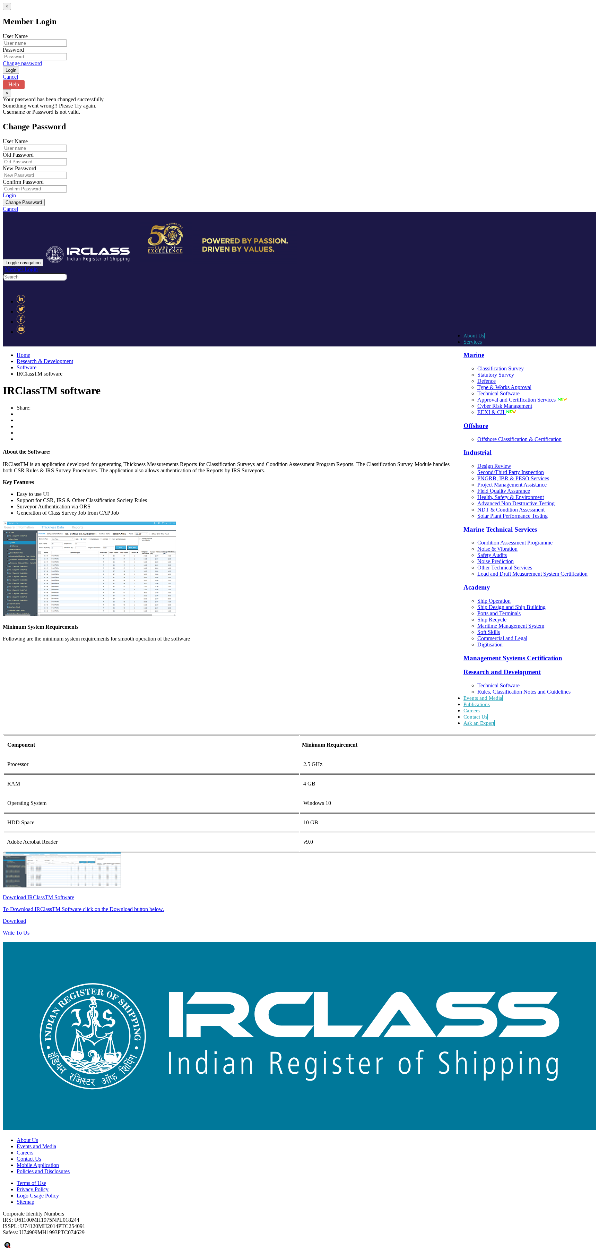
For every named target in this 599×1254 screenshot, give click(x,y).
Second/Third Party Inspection (510, 472)
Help (13, 84)
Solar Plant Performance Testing (512, 516)
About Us (473, 335)
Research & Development (45, 361)
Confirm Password (23, 182)
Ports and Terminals (499, 613)
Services (472, 342)
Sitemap (25, 1202)
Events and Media (482, 698)
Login (9, 195)
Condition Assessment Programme (515, 543)
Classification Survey (500, 368)
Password (13, 50)
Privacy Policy (33, 1189)
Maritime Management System (510, 626)
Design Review (494, 466)
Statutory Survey (495, 375)
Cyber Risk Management (504, 406)
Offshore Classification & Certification (519, 439)
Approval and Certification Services (517, 400)
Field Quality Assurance (503, 491)
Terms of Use (31, 1183)
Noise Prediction (495, 561)
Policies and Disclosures (43, 1171)
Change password (22, 63)
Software (26, 367)
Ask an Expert (478, 723)
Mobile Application (38, 1165)
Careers (471, 710)
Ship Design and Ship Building (511, 607)
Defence (486, 381)
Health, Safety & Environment (510, 497)
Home (23, 355)
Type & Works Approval (504, 387)
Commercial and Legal (502, 638)
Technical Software (498, 393)
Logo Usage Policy (38, 1196)
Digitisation (490, 644)
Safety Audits (492, 555)
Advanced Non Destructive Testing (516, 503)
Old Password (18, 155)
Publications (476, 704)
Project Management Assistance (512, 485)
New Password (19, 168)
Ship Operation (494, 601)
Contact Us (475, 717)
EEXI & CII (491, 412)
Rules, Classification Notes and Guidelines (524, 692)
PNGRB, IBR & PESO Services (513, 478)
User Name (15, 36)
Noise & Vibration (497, 549)
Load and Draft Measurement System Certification (532, 574)
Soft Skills (488, 632)
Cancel (10, 77)
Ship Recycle (491, 619)
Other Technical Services (504, 567)
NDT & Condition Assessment (511, 510)
